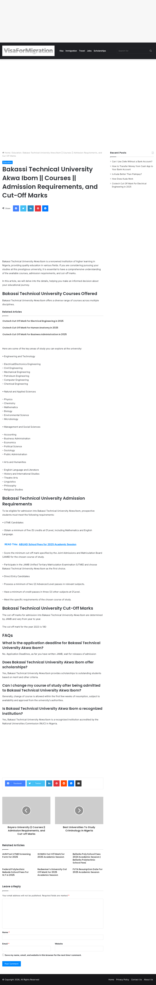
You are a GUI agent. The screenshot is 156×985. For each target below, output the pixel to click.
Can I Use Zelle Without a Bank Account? (132, 161)
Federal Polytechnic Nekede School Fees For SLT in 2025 (15, 872)
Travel (82, 51)
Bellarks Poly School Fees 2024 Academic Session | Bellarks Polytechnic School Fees (87, 858)
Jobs (89, 51)
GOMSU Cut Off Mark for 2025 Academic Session (51, 855)
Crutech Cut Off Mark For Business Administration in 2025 (34, 334)
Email (5, 943)
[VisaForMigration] (28, 51)
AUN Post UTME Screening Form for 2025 (16, 855)
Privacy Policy (122, 979)
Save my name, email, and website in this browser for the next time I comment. (43, 955)
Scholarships (100, 51)
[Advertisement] (78, 21)
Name (6, 932)
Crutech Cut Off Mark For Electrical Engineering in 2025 (33, 321)
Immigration (71, 51)
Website (59, 943)
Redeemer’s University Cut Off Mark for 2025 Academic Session (52, 872)
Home (7, 152)
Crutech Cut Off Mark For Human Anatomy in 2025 (30, 327)
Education (16, 152)
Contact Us (136, 979)
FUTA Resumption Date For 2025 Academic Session (88, 871)
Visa (61, 51)
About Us (148, 979)
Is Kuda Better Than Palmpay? (127, 174)
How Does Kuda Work (122, 179)
